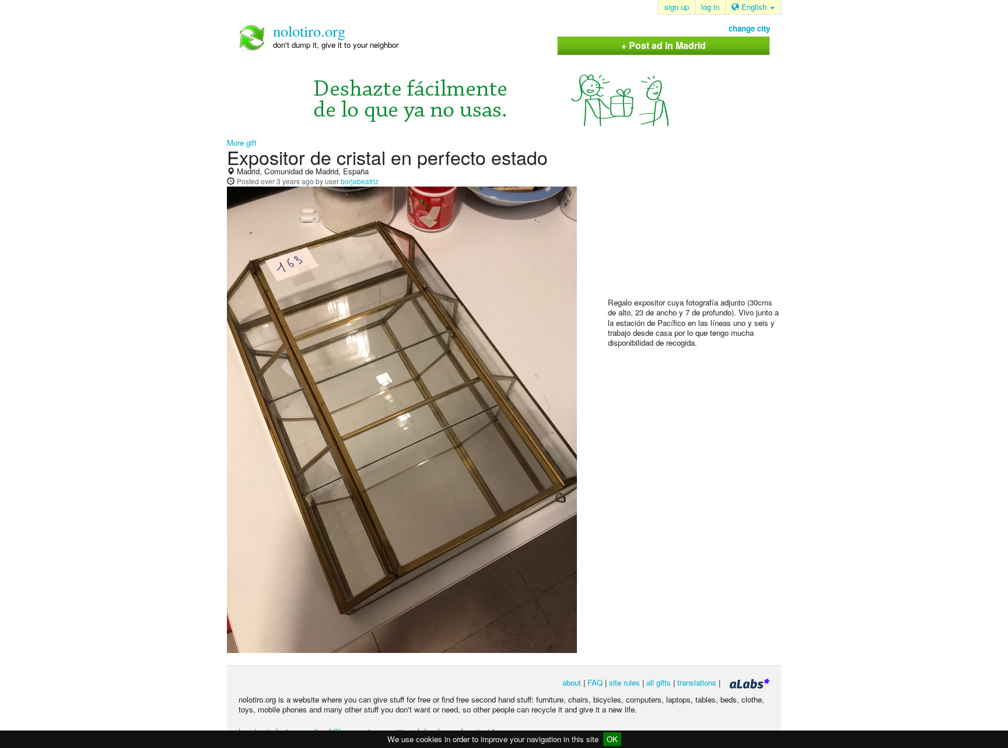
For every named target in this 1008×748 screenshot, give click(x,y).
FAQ (595, 682)
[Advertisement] (695, 222)
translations (696, 682)
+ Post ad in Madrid (663, 45)
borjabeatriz (360, 181)
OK (612, 739)
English (754, 6)
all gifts (658, 682)
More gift (242, 142)
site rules (624, 682)
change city (749, 28)
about (571, 682)
